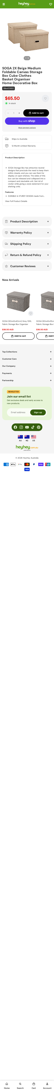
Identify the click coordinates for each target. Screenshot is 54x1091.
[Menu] (3, 4)
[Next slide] (49, 312)
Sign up (38, 412)
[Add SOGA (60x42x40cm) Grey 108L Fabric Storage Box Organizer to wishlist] (30, 313)
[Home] (7, 1084)
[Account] (47, 1084)
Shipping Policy (20, 244)
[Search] (20, 1084)
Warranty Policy (21, 232)
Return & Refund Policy (25, 255)
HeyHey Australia (30, 458)
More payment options (27, 128)
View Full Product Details (16, 201)
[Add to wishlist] (45, 98)
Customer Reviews (23, 266)
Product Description (24, 221)
